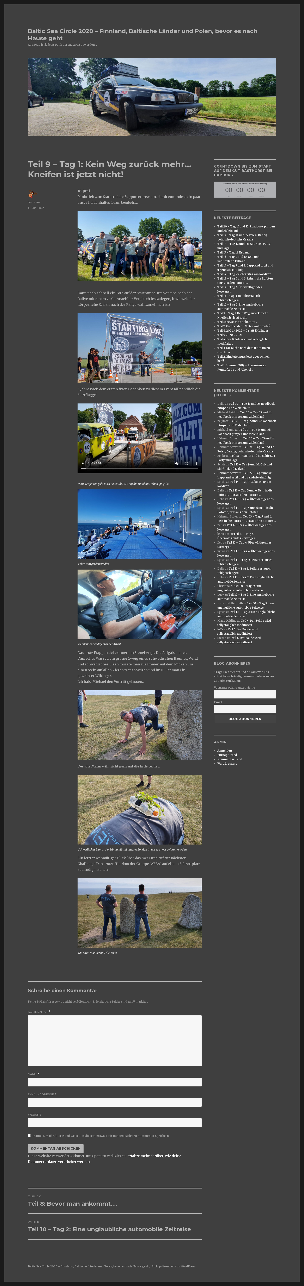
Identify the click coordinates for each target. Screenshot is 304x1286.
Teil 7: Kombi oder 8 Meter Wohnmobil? (243, 326)
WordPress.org (227, 763)
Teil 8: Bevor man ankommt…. (237, 322)
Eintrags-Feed (227, 755)
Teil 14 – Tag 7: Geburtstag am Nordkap (244, 274)
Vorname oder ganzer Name (234, 687)
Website (35, 1114)
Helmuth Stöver (228, 473)
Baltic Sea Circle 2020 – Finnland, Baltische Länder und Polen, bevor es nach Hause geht (88, 1266)
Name (33, 1074)
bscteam (34, 202)
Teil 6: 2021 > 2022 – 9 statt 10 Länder (242, 330)
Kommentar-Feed (229, 759)
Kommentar (39, 1012)
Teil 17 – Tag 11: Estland (233, 252)
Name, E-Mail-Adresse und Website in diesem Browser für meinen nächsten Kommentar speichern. (101, 1136)
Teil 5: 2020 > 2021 (229, 335)
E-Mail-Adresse (42, 1094)
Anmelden (224, 750)
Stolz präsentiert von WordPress (174, 1266)
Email (218, 702)
